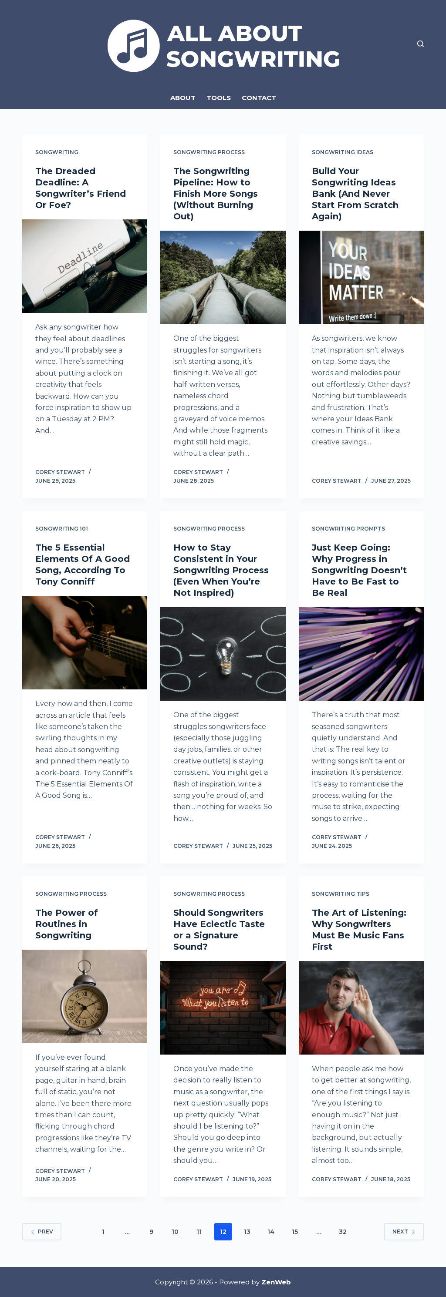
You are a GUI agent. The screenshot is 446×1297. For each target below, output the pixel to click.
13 (247, 1232)
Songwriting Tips (340, 893)
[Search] (420, 43)
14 (270, 1232)
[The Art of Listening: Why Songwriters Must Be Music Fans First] (361, 1008)
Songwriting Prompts (348, 528)
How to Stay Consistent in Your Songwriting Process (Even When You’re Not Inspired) (221, 570)
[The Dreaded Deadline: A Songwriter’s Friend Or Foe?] (84, 266)
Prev (45, 1231)
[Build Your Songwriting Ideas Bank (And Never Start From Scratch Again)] (361, 277)
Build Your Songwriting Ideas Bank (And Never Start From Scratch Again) (355, 194)
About (183, 98)
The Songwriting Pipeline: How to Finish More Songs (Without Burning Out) (215, 194)
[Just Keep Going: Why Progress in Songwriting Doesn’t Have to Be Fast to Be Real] (361, 654)
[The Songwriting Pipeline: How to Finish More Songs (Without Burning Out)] (222, 277)
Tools (218, 98)
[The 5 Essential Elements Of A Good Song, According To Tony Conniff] (84, 642)
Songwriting (56, 152)
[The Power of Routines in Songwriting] (84, 996)
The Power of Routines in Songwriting (66, 924)
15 (295, 1232)
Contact (259, 98)
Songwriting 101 (61, 528)
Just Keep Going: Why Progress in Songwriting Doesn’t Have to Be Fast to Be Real (359, 570)
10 (175, 1232)
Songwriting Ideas (342, 152)
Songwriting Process (209, 152)
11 (199, 1232)
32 (343, 1232)
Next (400, 1231)
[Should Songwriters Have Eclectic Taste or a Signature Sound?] (222, 1008)
